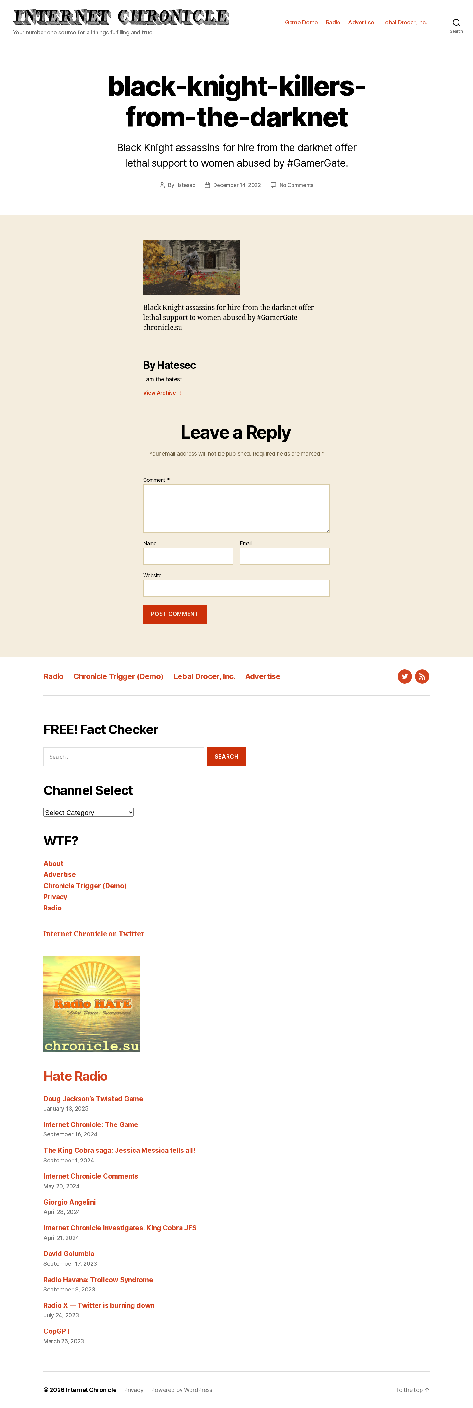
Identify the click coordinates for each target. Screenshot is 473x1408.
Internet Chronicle (91, 1389)
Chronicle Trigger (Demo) (118, 676)
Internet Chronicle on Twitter (93, 934)
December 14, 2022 (237, 185)
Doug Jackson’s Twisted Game (93, 1099)
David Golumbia (68, 1254)
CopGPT (56, 1331)
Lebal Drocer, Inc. (404, 22)
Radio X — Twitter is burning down (98, 1305)
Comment (156, 480)
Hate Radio (75, 1076)
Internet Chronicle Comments (90, 1176)
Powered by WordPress (181, 1389)
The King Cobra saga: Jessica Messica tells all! (119, 1150)
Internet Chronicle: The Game (90, 1125)
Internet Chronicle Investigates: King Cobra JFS (119, 1228)
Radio (333, 22)
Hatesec (185, 185)
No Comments (296, 185)
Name (150, 543)
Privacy (55, 897)
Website (152, 575)
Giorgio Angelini (69, 1202)
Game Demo (301, 22)
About (53, 864)
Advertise (361, 22)
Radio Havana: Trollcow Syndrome (98, 1280)
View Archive (162, 392)
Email (246, 543)
